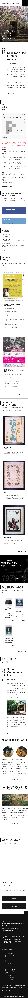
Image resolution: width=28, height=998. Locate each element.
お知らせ (9, 960)
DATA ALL (21, 551)
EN (9, 933)
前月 (5, 115)
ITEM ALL (21, 651)
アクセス (9, 958)
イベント (9, 962)
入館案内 (9, 957)
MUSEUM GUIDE (8, 186)
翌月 (23, 115)
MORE (4, 251)
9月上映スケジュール (7, 236)
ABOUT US (11, 94)
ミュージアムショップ (12, 969)
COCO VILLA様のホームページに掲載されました (14, 240)
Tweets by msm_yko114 (8, 223)
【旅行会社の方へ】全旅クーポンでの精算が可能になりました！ (13, 246)
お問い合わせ (15, 906)
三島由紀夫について (11, 955)
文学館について (10, 953)
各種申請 (14, 898)
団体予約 (9, 975)
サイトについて (10, 974)
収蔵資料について (11, 977)
